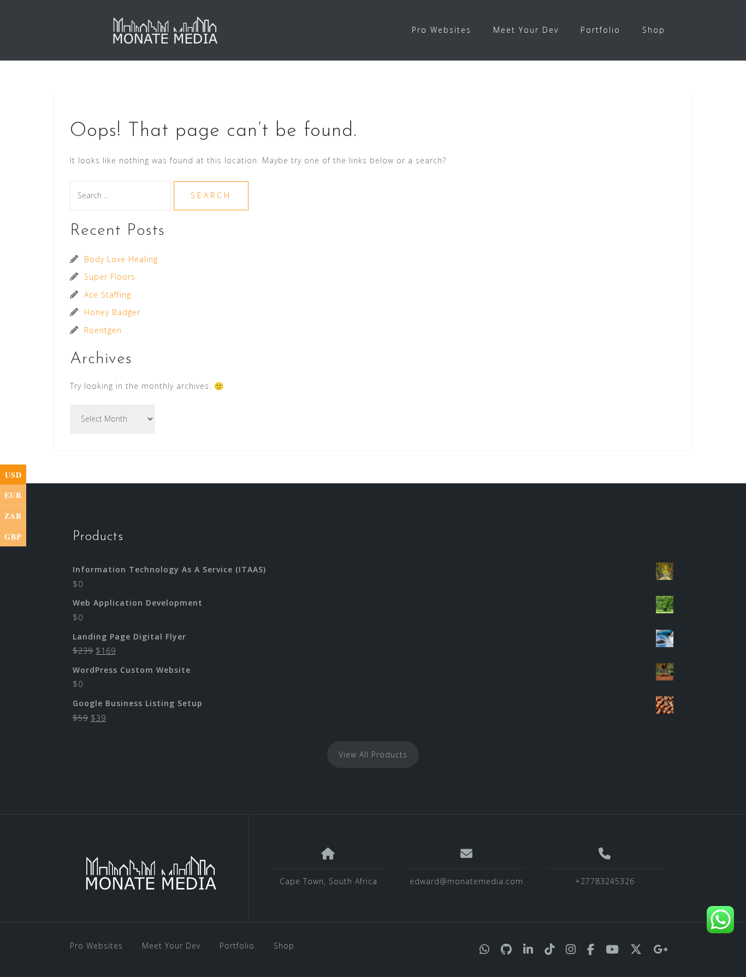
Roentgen (103, 330)
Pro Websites (441, 30)
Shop (653, 30)
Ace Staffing (107, 294)
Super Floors (109, 276)
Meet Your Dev (526, 30)
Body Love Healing (121, 259)
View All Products (373, 754)
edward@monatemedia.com (466, 881)
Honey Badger (112, 312)
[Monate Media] (151, 872)
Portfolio (600, 30)
